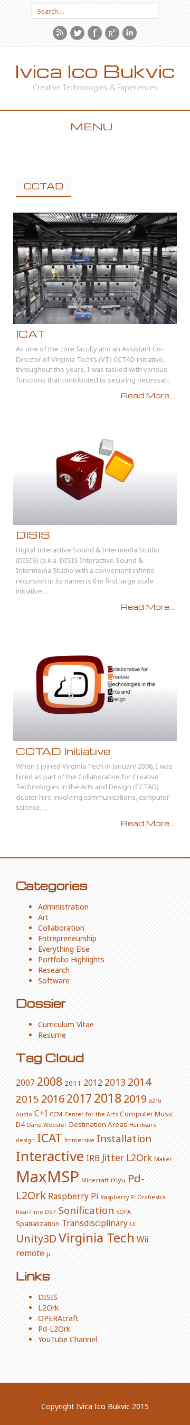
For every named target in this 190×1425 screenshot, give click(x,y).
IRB (93, 1158)
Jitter (113, 1157)
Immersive (79, 1140)
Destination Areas (98, 1124)
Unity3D (36, 1238)
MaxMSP (47, 1176)
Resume (52, 1035)
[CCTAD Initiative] (95, 685)
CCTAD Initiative (63, 751)
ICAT (31, 333)
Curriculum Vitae (66, 1024)
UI (133, 1224)
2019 (135, 1099)
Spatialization (38, 1223)
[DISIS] (95, 469)
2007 (25, 1082)
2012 (92, 1082)
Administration (63, 907)
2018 (107, 1097)
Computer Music (146, 1113)
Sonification (86, 1210)
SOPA (123, 1212)
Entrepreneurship (67, 938)
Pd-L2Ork (54, 1329)
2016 (52, 1099)
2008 (49, 1081)
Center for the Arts (91, 1114)
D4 (20, 1124)
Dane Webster (47, 1124)
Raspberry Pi (73, 1196)
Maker (163, 1159)
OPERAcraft (58, 1318)
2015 (27, 1098)
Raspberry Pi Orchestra (133, 1197)
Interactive (50, 1155)
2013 (115, 1082)
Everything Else (64, 949)
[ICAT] (95, 268)
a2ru (155, 1100)
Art (43, 917)
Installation (124, 1138)
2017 (79, 1098)
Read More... (147, 395)
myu (118, 1179)
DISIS (33, 534)
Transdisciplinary (95, 1223)
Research (54, 970)
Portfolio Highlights (71, 959)
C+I (41, 1113)
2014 (139, 1082)
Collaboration (61, 928)
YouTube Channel (67, 1339)
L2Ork (139, 1157)
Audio (24, 1114)
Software (54, 980)
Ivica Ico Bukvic (95, 71)
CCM (56, 1114)
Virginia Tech (97, 1237)
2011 (72, 1083)
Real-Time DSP (36, 1212)
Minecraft (95, 1180)
